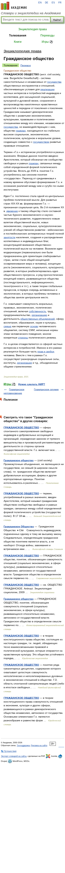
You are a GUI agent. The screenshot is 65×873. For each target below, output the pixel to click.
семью (7, 326)
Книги (17, 41)
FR (59, 2)
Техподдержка (23, 745)
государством (41, 141)
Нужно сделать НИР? (31, 384)
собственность (37, 311)
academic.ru (14, 6)
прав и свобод (45, 351)
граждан (21, 130)
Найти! (57, 19)
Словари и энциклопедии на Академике (31, 13)
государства (54, 81)
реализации (47, 89)
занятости (9, 237)
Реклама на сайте (39, 745)
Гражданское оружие (46, 389)
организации (24, 362)
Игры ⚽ (47, 41)
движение (12, 211)
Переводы (47, 35)
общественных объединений (37, 318)
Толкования (17, 35)
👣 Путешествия (8, 751)
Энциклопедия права (32, 29)
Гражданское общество (19, 460)
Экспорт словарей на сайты (14, 756)
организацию (39, 315)
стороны (23, 337)
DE (46, 2)
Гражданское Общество (19, 526)
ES (53, 2)
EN (40, 2)
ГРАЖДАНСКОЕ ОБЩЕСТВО (21, 427)
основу (34, 326)
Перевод (25, 65)
